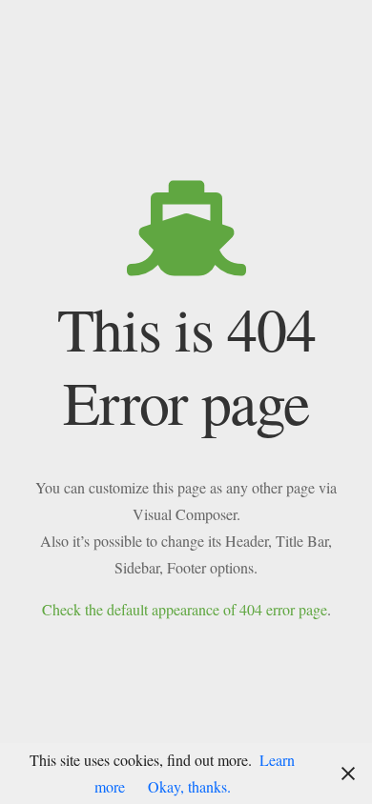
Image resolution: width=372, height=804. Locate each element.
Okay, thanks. (189, 786)
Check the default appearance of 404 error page (184, 609)
